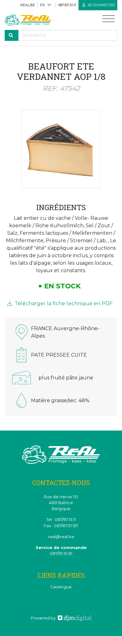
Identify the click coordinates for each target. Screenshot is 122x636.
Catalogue (61, 587)
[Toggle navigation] (108, 20)
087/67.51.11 (67, 5)
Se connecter (101, 5)
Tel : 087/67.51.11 (61, 519)
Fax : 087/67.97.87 (61, 525)
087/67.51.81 (61, 553)
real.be (27, 5)
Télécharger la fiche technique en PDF (63, 303)
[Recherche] (11, 35)
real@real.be (61, 536)
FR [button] (42, 5)
